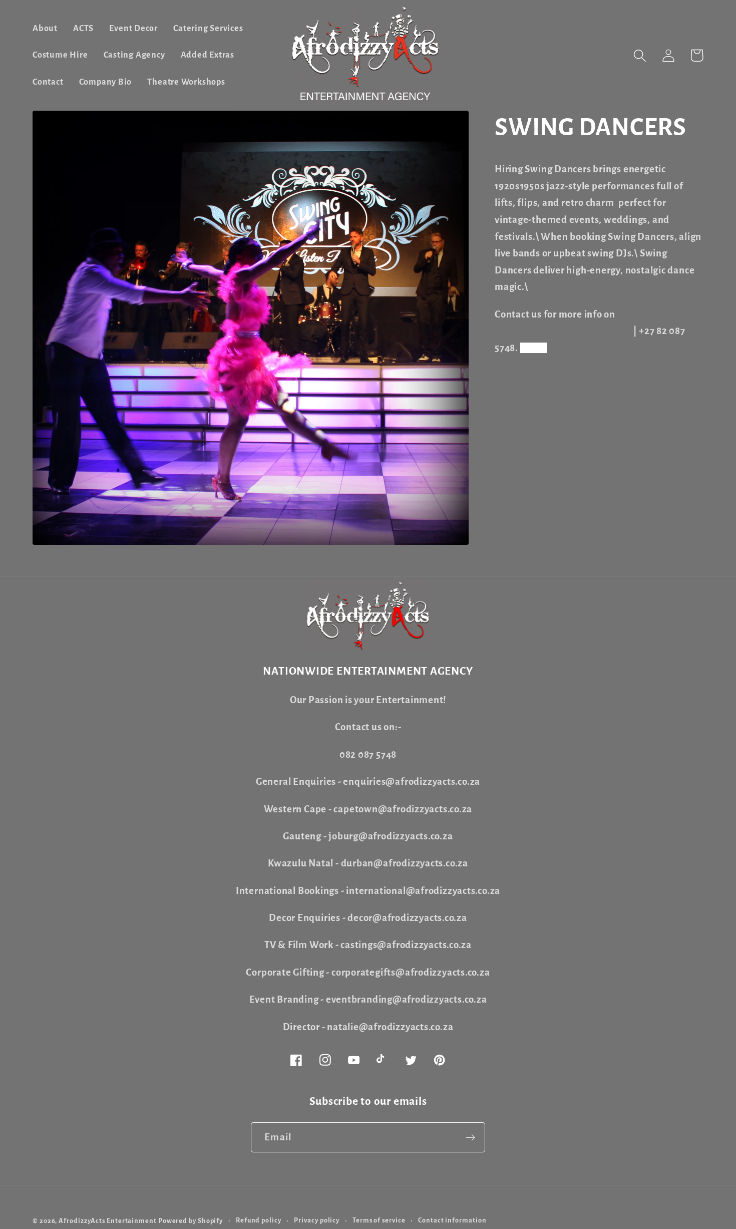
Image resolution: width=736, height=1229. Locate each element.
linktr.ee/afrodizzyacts (598, 348)
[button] (639, 55)
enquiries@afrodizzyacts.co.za (563, 331)
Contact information (452, 1220)
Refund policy (258, 1220)
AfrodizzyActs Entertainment (108, 1220)
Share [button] (521, 387)
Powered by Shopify (190, 1220)
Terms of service (379, 1220)
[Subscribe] (470, 1137)
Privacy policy (316, 1220)
